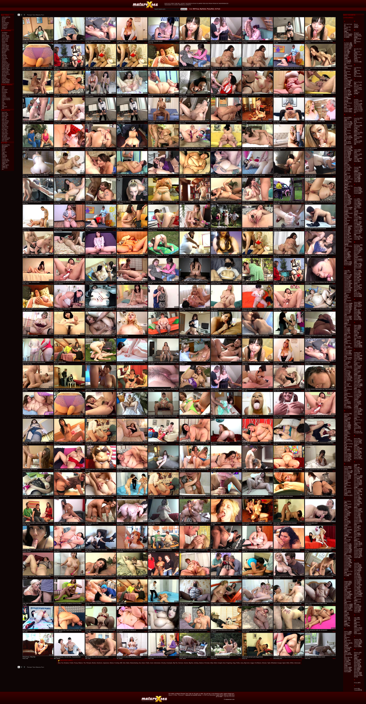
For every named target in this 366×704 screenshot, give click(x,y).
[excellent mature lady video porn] (69, 28)
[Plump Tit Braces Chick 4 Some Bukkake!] (163, 564)
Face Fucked (347, 504)
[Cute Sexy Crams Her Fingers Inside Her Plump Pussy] (194, 189)
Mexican (356, 272)
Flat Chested (347, 300)
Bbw (59, 663)
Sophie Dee (5, 68)
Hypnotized (357, 142)
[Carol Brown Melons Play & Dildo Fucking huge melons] (288, 644)
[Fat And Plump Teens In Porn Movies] (288, 323)
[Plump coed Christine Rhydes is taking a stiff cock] (226, 162)
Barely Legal (347, 139)
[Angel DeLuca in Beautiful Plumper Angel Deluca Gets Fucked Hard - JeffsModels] (100, 162)
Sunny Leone (5, 65)
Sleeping (356, 503)
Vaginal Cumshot (356, 61)
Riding (355, 451)
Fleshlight (346, 550)
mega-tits (4, 156)
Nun (355, 315)
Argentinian (347, 87)
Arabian (346, 86)
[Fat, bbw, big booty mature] (194, 590)
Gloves (346, 608)
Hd (345, 649)
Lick (355, 224)
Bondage (346, 223)
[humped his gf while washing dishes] (38, 189)
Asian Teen (347, 96)
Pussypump (357, 432)
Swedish (356, 553)
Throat (356, 577)
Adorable (346, 44)
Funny (346, 574)
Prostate (356, 408)
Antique (346, 83)
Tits (84, 663)
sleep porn (5, 123)
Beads (346, 156)
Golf (345, 613)
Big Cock (247, 663)
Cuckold (346, 376)
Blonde (346, 207)
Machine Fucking (356, 87)
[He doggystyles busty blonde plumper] (288, 564)
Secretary (356, 476)
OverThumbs (5, 23)
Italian (355, 161)
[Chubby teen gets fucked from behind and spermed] (69, 109)
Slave (355, 501)
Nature (356, 302)
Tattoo (355, 566)
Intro (355, 160)
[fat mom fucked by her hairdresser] (163, 483)
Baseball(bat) (347, 143)
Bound (346, 233)
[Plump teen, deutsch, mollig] (194, 82)
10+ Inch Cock (348, 24)
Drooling (346, 455)
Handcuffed (347, 640)
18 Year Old (347, 27)
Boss (345, 230)
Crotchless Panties (347, 371)
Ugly (355, 618)
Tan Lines (356, 229)
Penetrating (357, 368)
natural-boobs (5, 160)
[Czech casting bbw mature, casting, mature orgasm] (69, 457)
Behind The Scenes (347, 166)
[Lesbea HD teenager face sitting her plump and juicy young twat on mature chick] (257, 135)
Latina (355, 203)
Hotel (345, 671)
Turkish (356, 609)
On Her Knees (358, 122)
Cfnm (345, 289)
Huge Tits (356, 129)
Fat (62, 663)
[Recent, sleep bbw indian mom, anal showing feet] (226, 109)
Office (355, 327)
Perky (355, 371)
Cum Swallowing (347, 392)
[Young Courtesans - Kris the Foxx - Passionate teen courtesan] (69, 644)
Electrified (347, 472)
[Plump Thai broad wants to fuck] (288, 403)
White (292, 663)
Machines (356, 245)
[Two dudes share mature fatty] (132, 376)
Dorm (345, 439)
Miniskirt (356, 279)
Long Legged (357, 207)
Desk (345, 422)
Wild (355, 669)
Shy (355, 493)
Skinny (356, 499)
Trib (355, 604)
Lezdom (356, 222)
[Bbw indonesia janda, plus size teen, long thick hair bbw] (226, 242)
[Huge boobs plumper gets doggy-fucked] (257, 644)
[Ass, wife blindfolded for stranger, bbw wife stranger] (132, 216)
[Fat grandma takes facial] (320, 510)
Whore (356, 667)
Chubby (346, 306)
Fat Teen (346, 518)
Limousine (357, 227)
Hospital (346, 670)
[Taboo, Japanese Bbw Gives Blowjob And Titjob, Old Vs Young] (132, 269)
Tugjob (356, 607)
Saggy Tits (357, 464)
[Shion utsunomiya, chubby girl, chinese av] (100, 403)
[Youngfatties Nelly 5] (226, 510)
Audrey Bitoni (5, 82)
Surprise (356, 551)
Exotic (346, 491)
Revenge (356, 448)
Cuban (346, 375)
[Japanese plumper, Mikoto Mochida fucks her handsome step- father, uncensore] (100, 376)
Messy (356, 270)
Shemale (356, 486)
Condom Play (348, 343)
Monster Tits (357, 289)
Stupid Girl (357, 106)
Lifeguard (356, 226)
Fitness (346, 547)
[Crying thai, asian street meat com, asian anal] (38, 430)
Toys (355, 592)
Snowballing (357, 511)
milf (3, 101)
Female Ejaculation (347, 470)
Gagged (346, 581)
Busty (345, 256)
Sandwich (356, 469)
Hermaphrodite (348, 654)
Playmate (356, 384)
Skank (356, 497)
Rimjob (356, 453)
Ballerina (346, 124)
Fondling (346, 557)
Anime (346, 81)
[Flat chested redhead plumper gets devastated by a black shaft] (100, 323)
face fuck (4, 112)
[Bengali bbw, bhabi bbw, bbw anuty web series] (69, 242)
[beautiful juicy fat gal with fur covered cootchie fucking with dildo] (69, 216)
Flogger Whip (347, 552)
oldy (3, 105)
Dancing (346, 413)
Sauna (356, 471)
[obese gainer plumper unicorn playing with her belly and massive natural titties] (163, 189)
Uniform (356, 628)
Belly (345, 169)
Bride (345, 240)
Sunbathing (357, 550)
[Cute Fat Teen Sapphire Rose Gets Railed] (38, 403)
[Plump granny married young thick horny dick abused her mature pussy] (100, 617)
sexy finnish (5, 139)
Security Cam (358, 49)
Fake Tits (346, 508)
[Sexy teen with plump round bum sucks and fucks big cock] (194, 109)
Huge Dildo (357, 70)
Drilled (346, 453)
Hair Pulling (347, 634)
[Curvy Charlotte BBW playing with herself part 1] (163, 55)
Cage (345, 270)
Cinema (346, 310)
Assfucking (347, 106)
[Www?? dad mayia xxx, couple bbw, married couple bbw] (132, 564)
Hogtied (346, 663)
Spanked (356, 521)
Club (345, 329)
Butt (345, 257)
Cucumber (347, 377)
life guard (4, 136)
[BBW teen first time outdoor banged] (194, 510)
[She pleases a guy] (132, 590)
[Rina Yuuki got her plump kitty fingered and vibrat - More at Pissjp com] (163, 216)
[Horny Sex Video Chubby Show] (69, 296)
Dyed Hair (347, 459)
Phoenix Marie (6, 69)
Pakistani (356, 355)
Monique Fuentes (4, 76)
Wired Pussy (357, 428)
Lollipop (356, 236)
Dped (345, 449)
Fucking (116, 663)
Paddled (356, 352)
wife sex (4, 119)
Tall (355, 563)
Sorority (356, 519)
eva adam (4, 135)
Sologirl (356, 517)
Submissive (357, 546)
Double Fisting (348, 441)
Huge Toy (356, 132)
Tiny (355, 583)
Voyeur (356, 646)
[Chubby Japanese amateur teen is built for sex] (69, 323)
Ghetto (346, 595)
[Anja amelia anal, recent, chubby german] (69, 189)
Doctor (346, 428)
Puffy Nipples (357, 306)
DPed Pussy (347, 451)
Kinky (355, 187)
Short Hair (357, 119)
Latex (355, 202)
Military (356, 276)
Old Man (356, 249)
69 (344, 37)
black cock (5, 113)
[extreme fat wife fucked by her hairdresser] (100, 430)
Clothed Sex (347, 325)
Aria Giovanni (5, 81)
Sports (356, 529)
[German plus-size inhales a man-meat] (163, 162)
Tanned (356, 564)
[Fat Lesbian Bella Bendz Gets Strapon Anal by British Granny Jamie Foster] (69, 537)
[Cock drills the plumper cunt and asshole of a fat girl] (320, 537)
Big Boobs (203, 9)
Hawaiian (346, 647)
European (346, 479)
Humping (356, 137)
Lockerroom (357, 233)
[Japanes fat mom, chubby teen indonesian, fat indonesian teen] (194, 242)
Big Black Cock (348, 179)
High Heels (347, 650)
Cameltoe (346, 275)
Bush (345, 254)
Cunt (345, 402)
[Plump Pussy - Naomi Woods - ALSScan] (163, 242)
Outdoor (356, 347)
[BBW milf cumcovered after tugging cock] (100, 350)
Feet (345, 521)
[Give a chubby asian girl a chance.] (288, 28)
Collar (345, 332)
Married (356, 250)
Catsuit (346, 286)
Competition (347, 337)
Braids (346, 237)
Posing (356, 401)
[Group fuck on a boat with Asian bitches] (226, 350)
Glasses (346, 605)
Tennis (356, 572)
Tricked (356, 606)
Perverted (356, 372)
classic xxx (5, 128)
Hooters (346, 669)
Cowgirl (220, 663)
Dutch (345, 458)
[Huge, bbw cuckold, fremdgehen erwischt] (38, 590)
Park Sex (356, 365)
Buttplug (346, 263)
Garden (346, 591)
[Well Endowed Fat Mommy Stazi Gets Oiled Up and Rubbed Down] (163, 82)
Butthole (346, 262)
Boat (345, 216)
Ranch (356, 438)
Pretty (355, 404)
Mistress (356, 285)
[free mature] (145, 5)
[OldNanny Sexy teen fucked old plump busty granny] (320, 296)
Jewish (356, 176)
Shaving (356, 484)
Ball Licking (347, 133)
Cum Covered (348, 355)
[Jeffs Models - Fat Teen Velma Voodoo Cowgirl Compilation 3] (194, 564)
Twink (355, 610)
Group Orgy (347, 620)
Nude (355, 312)
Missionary (357, 282)
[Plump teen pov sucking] (69, 135)
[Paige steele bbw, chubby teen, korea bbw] (100, 537)
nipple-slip (4, 162)
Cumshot (346, 399)
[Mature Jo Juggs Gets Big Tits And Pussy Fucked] (38, 242)
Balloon (346, 126)
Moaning (356, 288)
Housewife (357, 127)
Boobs (94, 663)
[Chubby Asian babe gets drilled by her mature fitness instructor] (38, 135)
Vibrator (356, 642)
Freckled (346, 565)
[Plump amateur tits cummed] (194, 376)
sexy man (4, 118)
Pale (355, 357)
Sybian (356, 557)
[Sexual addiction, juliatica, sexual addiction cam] (163, 617)
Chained (346, 290)
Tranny (356, 594)
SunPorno (4, 25)
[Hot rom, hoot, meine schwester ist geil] (100, 590)
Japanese (106, 663)
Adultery (346, 46)
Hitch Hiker (347, 657)
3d (344, 33)
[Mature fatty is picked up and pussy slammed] (288, 510)
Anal (224, 663)
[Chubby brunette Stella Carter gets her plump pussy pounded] (288, 617)
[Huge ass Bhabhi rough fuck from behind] (320, 216)
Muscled (356, 296)
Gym (345, 625)
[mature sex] (154, 699)
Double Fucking (348, 443)
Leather (356, 204)
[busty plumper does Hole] (100, 510)
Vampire (356, 639)
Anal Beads (347, 63)
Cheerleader (347, 297)
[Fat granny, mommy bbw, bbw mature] (38, 483)
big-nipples (5, 146)
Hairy (345, 633)
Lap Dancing (357, 67)
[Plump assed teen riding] (38, 216)
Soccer (356, 513)
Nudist (356, 313)
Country (346, 352)
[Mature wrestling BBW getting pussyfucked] (132, 483)
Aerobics (346, 47)
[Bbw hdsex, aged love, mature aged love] (257, 457)
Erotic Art (346, 91)
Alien (345, 53)
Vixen (355, 645)
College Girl (347, 333)
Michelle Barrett (4, 51)
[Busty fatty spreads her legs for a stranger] (69, 376)
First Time (347, 541)
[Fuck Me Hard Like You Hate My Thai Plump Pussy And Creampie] (132, 350)
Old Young (357, 329)
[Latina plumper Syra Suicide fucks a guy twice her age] (288, 590)
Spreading (357, 530)
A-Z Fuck (217, 9)
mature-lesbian (6, 98)
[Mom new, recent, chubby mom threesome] (69, 55)
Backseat (346, 122)
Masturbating (134, 663)
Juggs (252, 663)
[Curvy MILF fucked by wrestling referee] (163, 590)
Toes (355, 589)
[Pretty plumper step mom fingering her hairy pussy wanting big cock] (132, 403)
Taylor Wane (5, 47)
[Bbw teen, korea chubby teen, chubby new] (288, 82)
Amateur (66, 663)
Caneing (346, 276)
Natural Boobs (358, 36)
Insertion (356, 154)
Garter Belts (347, 170)
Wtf (355, 677)
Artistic (346, 93)
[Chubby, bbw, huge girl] (163, 510)
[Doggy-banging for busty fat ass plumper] (100, 216)
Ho (345, 661)
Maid (355, 246)
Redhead (356, 444)
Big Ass (191, 663)
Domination (347, 433)
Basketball (347, 147)
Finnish (346, 540)
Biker (345, 194)
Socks (356, 514)
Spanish (356, 520)
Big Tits (175, 663)
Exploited (346, 495)
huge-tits (4, 152)
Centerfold (347, 287)
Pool (355, 397)
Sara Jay (4, 57)
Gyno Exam (347, 485)
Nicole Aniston (6, 74)
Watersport (357, 654)
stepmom (4, 106)
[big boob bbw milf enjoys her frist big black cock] (100, 189)
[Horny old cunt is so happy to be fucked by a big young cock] (226, 28)
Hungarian (357, 138)
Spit (355, 527)
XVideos (4, 28)
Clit (345, 320)
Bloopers (346, 209)
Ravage (356, 441)
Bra (345, 234)
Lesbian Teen (357, 219)
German (180, 663)
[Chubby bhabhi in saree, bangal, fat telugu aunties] (226, 323)
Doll (345, 432)
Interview (356, 158)
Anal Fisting (347, 74)
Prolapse (356, 405)
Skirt (355, 500)
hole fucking (5, 121)
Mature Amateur (356, 25)
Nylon (355, 318)
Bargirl (346, 142)
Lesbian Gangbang (357, 100)
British (346, 242)
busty (3, 150)
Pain (355, 354)
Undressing (357, 625)
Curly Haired (347, 403)
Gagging (346, 583)
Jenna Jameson (4, 43)
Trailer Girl (357, 108)
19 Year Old (347, 30)
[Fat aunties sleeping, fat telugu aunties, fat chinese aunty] (288, 55)
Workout (356, 672)
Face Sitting (347, 501)
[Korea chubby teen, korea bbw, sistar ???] (100, 457)
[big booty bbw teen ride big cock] (257, 403)
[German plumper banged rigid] (69, 483)
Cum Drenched (348, 380)
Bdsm (345, 153)
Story (355, 541)
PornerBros (5, 24)
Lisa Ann (4, 34)
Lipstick (356, 232)
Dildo (287, 663)
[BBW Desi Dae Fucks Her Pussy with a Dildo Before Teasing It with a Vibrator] (257, 216)
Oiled (215, 663)
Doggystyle (347, 429)
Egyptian (346, 468)
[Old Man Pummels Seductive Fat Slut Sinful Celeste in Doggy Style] (194, 617)
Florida (346, 555)
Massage (356, 253)
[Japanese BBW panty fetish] (100, 109)
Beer (345, 164)
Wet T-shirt (357, 489)
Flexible (346, 551)
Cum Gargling (348, 386)
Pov (355, 402)
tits (3, 169)
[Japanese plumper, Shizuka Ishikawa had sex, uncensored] (320, 269)
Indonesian (157, 663)
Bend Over (347, 173)
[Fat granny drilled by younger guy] (257, 28)
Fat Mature (258, 663)
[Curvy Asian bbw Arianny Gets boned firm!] (288, 376)
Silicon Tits (357, 494)
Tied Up (356, 580)
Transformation (358, 596)
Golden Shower (348, 610)
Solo (124, 663)
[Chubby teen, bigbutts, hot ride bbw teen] (100, 135)
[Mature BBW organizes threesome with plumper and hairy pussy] (257, 109)
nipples (4, 163)
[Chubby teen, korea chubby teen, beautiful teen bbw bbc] (194, 457)
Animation (347, 80)
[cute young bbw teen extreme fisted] (320, 82)
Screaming (357, 473)
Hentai (346, 653)
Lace (355, 199)
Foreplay (346, 562)
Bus (345, 253)
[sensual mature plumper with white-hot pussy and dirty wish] (132, 430)
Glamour (346, 604)
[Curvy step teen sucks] (132, 323)
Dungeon (346, 456)
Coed (345, 330)
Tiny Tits (356, 584)
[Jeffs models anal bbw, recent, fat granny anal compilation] (226, 296)
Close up (346, 322)
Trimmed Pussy (356, 426)
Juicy (241, 663)
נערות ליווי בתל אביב (229, 696)
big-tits (4, 148)
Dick (345, 425)
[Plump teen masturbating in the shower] (69, 564)
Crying (346, 373)
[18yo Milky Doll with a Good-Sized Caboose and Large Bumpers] (100, 483)
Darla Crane (5, 48)
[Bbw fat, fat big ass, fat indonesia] (226, 55)
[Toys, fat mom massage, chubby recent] (320, 109)
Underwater (357, 619)
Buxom (346, 264)
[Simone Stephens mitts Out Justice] (257, 82)
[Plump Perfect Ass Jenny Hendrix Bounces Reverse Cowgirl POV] (132, 135)
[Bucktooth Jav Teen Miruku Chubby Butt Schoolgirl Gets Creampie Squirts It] (226, 403)
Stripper (356, 543)
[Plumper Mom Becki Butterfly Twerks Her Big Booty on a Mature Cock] (257, 430)
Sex (355, 479)
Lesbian (356, 210)
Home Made (347, 664)
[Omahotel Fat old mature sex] (257, 296)
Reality (356, 443)
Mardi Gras (357, 109)
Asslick (346, 110)
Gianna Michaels (4, 54)
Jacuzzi (356, 167)
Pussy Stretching (357, 416)
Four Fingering (348, 537)
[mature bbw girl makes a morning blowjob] (288, 216)
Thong (355, 576)
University (357, 629)
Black (345, 203)
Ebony (346, 466)
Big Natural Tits (348, 186)
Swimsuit (356, 554)
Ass (140, 663)
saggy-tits (4, 166)
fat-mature (5, 89)
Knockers (356, 191)
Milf (121, 663)
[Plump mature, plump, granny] (38, 323)
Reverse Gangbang (357, 103)
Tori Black (4, 32)
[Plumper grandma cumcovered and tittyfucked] (163, 537)
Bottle (345, 232)
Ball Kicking (347, 130)
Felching (346, 522)
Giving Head (347, 601)
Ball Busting (347, 127)
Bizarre (346, 202)
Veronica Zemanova (5, 61)
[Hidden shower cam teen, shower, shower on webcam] (132, 242)
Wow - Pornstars (178, 695)
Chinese (346, 303)
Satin (355, 470)
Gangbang (347, 585)
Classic (346, 312)
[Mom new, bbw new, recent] (288, 109)
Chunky (163, 663)
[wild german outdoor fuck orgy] (226, 216)
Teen (355, 570)
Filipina (346, 532)
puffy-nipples (5, 165)
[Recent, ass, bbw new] (320, 162)
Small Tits (357, 506)
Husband (356, 141)
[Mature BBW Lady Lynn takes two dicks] (226, 564)
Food (345, 558)
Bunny (346, 252)
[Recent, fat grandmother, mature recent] (320, 644)
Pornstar (206, 663)
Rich (355, 450)
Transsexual (357, 599)
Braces (346, 236)
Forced (346, 561)
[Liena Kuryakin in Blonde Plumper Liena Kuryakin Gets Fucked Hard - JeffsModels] (194, 537)
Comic (346, 336)
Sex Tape (356, 481)
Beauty (346, 159)
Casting (346, 283)
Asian (143, 663)
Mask (355, 252)
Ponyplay (356, 394)
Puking (356, 412)
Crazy (345, 362)
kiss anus (4, 141)
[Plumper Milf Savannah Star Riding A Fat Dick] (38, 82)
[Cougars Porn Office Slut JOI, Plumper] (132, 28)
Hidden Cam (347, 272)
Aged (284, 663)
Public (147, 663)
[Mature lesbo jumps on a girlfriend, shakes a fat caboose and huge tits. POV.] (38, 55)
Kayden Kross (6, 64)
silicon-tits (5, 168)
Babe (127, 663)
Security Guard (358, 111)
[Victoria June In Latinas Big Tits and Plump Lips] (132, 644)
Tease (355, 569)
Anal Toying (347, 77)
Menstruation (357, 268)
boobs (3, 149)
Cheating (346, 295)
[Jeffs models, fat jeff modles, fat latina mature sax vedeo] (226, 457)
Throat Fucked (358, 89)
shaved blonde (6, 138)
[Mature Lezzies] (194, 350)
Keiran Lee (5, 41)
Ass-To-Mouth (348, 103)
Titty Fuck (357, 92)
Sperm (356, 526)
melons (4, 158)
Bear (345, 157)
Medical (356, 263)
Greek (345, 618)
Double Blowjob (348, 213)
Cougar (279, 663)
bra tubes (4, 129)
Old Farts (356, 85)
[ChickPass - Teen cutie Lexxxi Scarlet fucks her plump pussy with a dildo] (38, 564)
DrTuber (4, 18)
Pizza (355, 382)
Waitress (356, 652)
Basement (347, 146)
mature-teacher (6, 99)
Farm (345, 511)
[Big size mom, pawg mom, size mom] (226, 430)
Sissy (355, 496)
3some (186, 663)
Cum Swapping (348, 396)
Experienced (347, 492)
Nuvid (3, 21)
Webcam (356, 657)
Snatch (356, 510)
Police (355, 391)
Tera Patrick (5, 72)
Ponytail (356, 395)
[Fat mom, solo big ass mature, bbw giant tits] (320, 457)
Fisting (346, 545)
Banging (346, 137)
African (346, 48)
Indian (355, 150)
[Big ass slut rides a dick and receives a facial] (100, 644)
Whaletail (274, 663)
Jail (355, 168)
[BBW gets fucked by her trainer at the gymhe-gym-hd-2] (226, 537)
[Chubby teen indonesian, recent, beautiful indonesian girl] (226, 269)
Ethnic (346, 478)
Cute (151, 663)
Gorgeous (346, 614)
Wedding (356, 659)
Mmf (355, 286)
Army (345, 90)
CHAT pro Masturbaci (210, 695)
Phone (356, 377)
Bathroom (346, 150)
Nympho (356, 319)
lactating (4, 155)
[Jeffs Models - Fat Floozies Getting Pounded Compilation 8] (69, 82)
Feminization (347, 527)
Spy (355, 533)
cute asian (5, 131)
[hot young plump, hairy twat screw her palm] (257, 483)
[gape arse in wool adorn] (38, 617)
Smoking (356, 509)
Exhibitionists (348, 488)
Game (345, 584)
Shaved (356, 483)
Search (184, 9)
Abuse (170, 695)
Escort (346, 476)
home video (5, 115)
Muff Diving (357, 73)
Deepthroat (347, 419)
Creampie (169, 663)
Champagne (347, 292)
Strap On (356, 334)
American (346, 57)
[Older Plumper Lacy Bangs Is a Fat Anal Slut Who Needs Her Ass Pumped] (194, 430)
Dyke (345, 461)
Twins (355, 612)
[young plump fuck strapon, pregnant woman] (38, 350)
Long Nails (357, 237)
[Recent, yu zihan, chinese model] (38, 269)
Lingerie (356, 230)
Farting (346, 512)
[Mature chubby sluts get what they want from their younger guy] (257, 510)
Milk (355, 278)
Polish (355, 392)
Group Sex (347, 623)
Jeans (355, 173)
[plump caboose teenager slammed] (132, 510)
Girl (345, 597)
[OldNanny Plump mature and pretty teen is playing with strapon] (320, 564)
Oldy (211, 663)
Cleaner (346, 317)
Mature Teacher (358, 260)
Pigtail (355, 381)
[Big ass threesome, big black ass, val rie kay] (257, 162)
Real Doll (356, 76)
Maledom (356, 248)
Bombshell (347, 220)
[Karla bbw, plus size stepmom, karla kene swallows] (288, 537)
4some (346, 35)
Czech (346, 407)
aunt (3, 88)
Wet (355, 661)
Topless (356, 590)
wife (3, 108)
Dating (346, 418)
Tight (268, 663)
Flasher (346, 548)
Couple (346, 353)
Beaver (346, 160)
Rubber (356, 457)
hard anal (4, 116)
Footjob (346, 560)
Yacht (355, 688)
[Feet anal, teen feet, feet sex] (132, 82)
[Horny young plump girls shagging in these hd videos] (69, 590)
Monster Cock (358, 54)
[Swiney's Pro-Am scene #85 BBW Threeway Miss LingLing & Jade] (38, 376)
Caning (346, 277)
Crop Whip (347, 366)
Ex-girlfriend (347, 482)
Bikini (345, 196)
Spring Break (357, 38)
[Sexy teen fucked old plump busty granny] (100, 269)
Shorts (356, 490)
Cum (345, 379)
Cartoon (346, 280)
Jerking (196, 663)
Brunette (346, 243)
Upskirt (356, 633)
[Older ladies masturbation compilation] (226, 590)
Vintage (356, 643)
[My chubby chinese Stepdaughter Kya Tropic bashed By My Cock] (320, 376)
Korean (356, 193)
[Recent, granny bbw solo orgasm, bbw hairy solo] (257, 617)
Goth (345, 617)
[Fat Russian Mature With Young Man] (163, 430)
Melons (356, 266)
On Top (356, 337)
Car (345, 279)
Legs (355, 206)
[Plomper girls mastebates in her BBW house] (194, 162)
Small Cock (357, 57)
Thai (355, 574)
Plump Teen (357, 387)
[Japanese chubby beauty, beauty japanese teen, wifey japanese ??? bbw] (194, 28)
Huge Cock (357, 51)
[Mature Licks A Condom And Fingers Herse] (320, 590)
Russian (356, 458)
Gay (345, 593)
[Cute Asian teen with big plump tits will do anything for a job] (163, 350)
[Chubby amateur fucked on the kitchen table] (288, 162)
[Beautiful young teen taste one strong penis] (320, 617)
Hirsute (346, 660)
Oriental (356, 345)
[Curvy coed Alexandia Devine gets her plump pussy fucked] (226, 189)
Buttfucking (347, 259)
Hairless (346, 631)
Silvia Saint (5, 38)
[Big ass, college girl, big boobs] (100, 55)
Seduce (201, 663)
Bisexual (346, 199)
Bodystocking (348, 217)
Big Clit (346, 182)
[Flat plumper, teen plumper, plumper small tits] (69, 162)
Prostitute (356, 410)
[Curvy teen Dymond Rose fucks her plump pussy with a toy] (38, 28)
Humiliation (357, 134)
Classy (346, 316)
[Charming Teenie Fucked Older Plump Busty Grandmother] (194, 55)
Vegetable (356, 641)
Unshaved (357, 630)
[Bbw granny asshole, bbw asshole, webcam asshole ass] (100, 296)
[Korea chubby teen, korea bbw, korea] (288, 483)
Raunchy (356, 440)
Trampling (356, 593)
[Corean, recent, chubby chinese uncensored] (320, 55)
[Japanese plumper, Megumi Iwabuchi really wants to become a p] (257, 323)
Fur (345, 575)
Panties (356, 358)
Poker (355, 390)
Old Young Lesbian (357, 216)
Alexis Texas (5, 35)
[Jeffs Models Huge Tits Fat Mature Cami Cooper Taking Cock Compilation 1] (288, 457)
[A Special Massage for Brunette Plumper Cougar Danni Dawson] (132, 162)
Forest (346, 564)
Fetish (71, 663)
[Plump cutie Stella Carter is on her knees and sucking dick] (38, 537)
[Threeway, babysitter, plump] (163, 28)
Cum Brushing (348, 246)
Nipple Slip (357, 309)
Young (355, 690)
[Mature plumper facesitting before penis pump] (226, 617)
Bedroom (346, 162)
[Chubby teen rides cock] (288, 135)
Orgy (234, 663)
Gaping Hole (347, 588)
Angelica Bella (6, 79)
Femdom (346, 524)
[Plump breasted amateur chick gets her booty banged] (257, 590)
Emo (345, 474)
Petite (238, 663)
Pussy (76, 663)
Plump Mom (210, 9)
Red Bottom (357, 41)
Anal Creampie (348, 66)
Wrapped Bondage (356, 33)
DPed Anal (347, 71)
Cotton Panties (348, 347)
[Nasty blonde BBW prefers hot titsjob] (163, 135)
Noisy (355, 311)
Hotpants (356, 125)
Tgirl (355, 573)
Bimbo (346, 197)
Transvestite (357, 602)
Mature (80, 663)
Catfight (346, 285)
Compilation (347, 340)
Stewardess (357, 536)
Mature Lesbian (358, 213)
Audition (346, 111)
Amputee (346, 60)
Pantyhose (357, 362)
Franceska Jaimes (5, 59)
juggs (3, 153)
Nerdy (355, 303)
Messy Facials (358, 82)
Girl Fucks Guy (348, 571)
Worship (356, 674)
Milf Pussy (196, 9)
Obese (112, 663)
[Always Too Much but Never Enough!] (226, 644)
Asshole (346, 108)
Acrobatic (346, 43)
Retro (355, 447)
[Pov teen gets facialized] (320, 135)
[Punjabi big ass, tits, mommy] (257, 269)
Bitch (345, 200)
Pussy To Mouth (356, 292)
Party (355, 367)
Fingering (229, 663)
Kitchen (356, 190)
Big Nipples (347, 189)
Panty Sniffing (358, 360)
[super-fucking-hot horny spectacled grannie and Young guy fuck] (194, 483)
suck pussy (5, 122)
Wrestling (356, 675)
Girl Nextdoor (347, 598)
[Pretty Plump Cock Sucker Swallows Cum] (38, 109)
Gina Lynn (5, 78)
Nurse (355, 316)
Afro (345, 50)
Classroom (347, 313)
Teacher (356, 567)
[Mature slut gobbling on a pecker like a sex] (320, 242)
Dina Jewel (5, 39)
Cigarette (346, 309)
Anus (345, 84)
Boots (345, 227)
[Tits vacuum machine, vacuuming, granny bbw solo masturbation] (257, 537)
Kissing (356, 189)
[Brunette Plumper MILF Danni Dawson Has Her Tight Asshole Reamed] (69, 617)
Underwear (357, 622)
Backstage (347, 123)
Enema (346, 475)
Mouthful (356, 295)
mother (4, 104)
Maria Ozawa (5, 67)
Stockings (357, 539)
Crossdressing (348, 367)
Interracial (297, 663)
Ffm (345, 531)
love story (4, 132)
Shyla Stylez (5, 45)
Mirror (355, 280)
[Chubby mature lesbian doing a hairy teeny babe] (100, 28)
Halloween (347, 637)
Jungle (356, 181)
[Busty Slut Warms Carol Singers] (226, 82)
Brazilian (346, 239)
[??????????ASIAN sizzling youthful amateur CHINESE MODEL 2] (163, 457)
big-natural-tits (6, 145)
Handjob (346, 643)
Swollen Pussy (358, 420)
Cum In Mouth (348, 389)
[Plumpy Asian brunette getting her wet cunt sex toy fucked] (69, 269)
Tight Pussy (357, 422)
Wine (355, 671)
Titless (356, 586)
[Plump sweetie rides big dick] (38, 457)
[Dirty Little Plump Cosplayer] (257, 376)
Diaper (346, 423)
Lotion (355, 239)
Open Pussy (357, 338)
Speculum (357, 523)
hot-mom (4, 91)
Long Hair (356, 118)
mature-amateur (4, 96)
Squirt (355, 534)
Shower (264, 663)
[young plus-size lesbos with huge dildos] (100, 82)
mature (4, 94)
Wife (355, 668)
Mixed (51, 42)
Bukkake (346, 249)
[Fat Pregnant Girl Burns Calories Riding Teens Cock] (320, 323)
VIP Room (357, 456)
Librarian (356, 223)
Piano (355, 378)
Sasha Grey (5, 71)
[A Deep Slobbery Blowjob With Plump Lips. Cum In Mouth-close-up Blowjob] (226, 483)
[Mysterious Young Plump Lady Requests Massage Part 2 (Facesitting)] (320, 483)
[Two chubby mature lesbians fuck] (163, 296)
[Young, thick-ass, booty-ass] (132, 189)
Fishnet (346, 544)
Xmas (355, 682)
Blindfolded (347, 204)
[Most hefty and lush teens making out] (132, 617)
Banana (346, 136)
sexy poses (5, 126)
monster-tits (5, 159)
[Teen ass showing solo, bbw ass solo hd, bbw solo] (38, 162)
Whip (355, 664)
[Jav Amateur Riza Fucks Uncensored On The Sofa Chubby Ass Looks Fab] (194, 323)
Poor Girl (356, 105)
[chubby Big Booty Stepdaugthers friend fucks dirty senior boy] (132, 537)
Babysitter (347, 119)
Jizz (355, 177)
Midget (356, 273)
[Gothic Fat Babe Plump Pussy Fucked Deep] (257, 189)
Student (356, 544)
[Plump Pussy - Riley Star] (38, 644)
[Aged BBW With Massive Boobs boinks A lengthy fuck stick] (163, 323)
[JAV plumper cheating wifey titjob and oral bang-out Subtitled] (288, 430)
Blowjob (346, 210)
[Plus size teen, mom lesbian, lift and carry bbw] (69, 510)
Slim (355, 504)
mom (3, 102)
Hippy (345, 659)
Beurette (346, 176)
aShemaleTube (6, 17)
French (346, 567)
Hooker (346, 667)
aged (3, 86)
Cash (345, 282)
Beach (346, 154)
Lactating (356, 200)
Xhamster (4, 27)
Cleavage (346, 319)
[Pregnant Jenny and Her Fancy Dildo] (163, 644)
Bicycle (346, 177)
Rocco (356, 454)
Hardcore (99, 663)
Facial (345, 507)
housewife (4, 92)
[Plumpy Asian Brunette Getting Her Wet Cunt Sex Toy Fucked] (288, 296)
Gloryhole (346, 607)
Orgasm (356, 342)
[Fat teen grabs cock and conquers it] (163, 109)
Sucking (356, 549)
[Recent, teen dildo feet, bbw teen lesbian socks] (194, 135)
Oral (355, 341)
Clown (345, 327)
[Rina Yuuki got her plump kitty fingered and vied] (194, 403)
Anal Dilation (347, 68)
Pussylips (356, 431)
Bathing (346, 149)
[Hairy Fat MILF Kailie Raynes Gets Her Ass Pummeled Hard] (320, 189)
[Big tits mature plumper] (69, 350)
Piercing (356, 380)
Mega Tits (357, 265)
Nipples (356, 305)
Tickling (356, 579)
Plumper (88, 663)
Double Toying (348, 446)
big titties (4, 125)
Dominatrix (347, 436)
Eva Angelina (5, 49)
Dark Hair (346, 415)
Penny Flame (5, 37)
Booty (345, 229)
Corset (346, 346)
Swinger (356, 556)
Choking (346, 305)
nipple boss (5, 133)
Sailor (355, 467)
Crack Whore (347, 359)
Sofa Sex (356, 480)
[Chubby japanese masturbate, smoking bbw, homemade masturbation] (163, 403)
